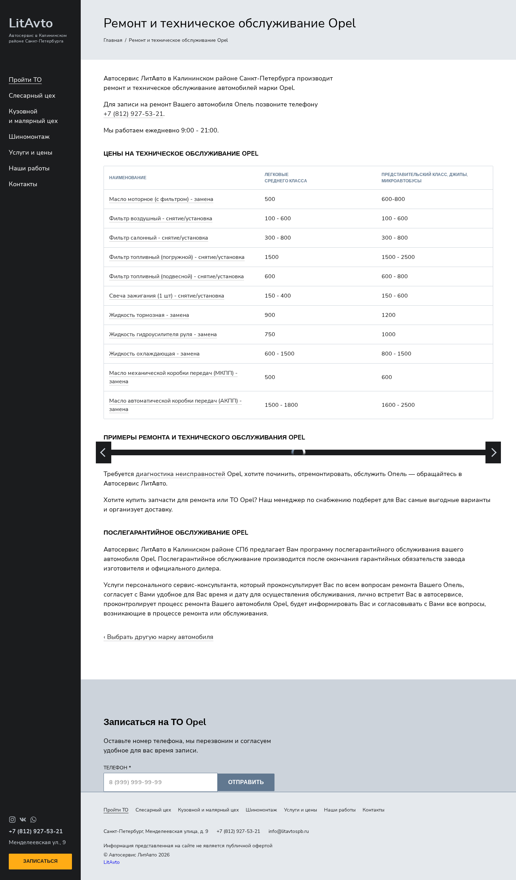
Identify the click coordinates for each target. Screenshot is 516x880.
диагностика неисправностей (180, 474)
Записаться (40, 861)
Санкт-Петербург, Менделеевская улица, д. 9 (156, 831)
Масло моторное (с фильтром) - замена (161, 199)
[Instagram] (12, 819)
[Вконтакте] (22, 819)
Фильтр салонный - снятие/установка (158, 238)
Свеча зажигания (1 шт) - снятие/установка (166, 296)
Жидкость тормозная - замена (149, 315)
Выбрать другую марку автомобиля (160, 637)
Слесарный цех (32, 95)
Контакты (23, 184)
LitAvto (112, 862)
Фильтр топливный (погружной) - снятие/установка (177, 257)
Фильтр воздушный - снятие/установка (160, 218)
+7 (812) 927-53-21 (133, 114)
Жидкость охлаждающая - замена (154, 354)
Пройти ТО (25, 80)
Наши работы (29, 168)
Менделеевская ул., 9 (37, 842)
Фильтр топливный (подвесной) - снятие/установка (176, 276)
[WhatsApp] (33, 819)
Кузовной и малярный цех (208, 810)
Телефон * (117, 767)
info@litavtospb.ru (289, 831)
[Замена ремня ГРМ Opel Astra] (298, 452)
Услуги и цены (30, 152)
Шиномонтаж (29, 136)
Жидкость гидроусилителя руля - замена (163, 334)
